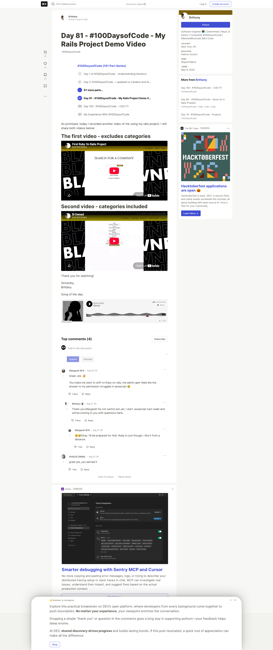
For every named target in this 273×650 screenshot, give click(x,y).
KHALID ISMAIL (77, 456)
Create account (220, 4)
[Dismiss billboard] (235, 600)
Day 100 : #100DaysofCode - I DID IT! (201, 89)
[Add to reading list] (45, 76)
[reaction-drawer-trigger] (45, 53)
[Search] (53, 4)
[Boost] (45, 86)
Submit (73, 359)
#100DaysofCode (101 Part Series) (101, 66)
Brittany (73, 16)
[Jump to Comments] (45, 64)
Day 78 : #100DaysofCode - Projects (201, 116)
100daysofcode (71, 51)
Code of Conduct (106, 477)
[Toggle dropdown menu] (164, 369)
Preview (88, 359)
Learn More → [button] (190, 213)
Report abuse (124, 477)
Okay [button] (55, 644)
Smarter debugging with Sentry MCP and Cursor (112, 569)
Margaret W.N (76, 370)
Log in (203, 4)
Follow (205, 24)
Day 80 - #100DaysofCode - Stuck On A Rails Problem (203, 103)
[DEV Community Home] (44, 4)
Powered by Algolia (135, 4)
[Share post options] (45, 96)
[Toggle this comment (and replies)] (63, 375)
